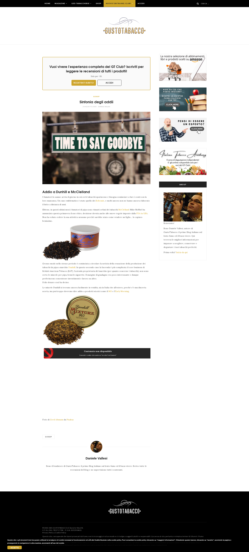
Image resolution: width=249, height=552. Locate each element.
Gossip (96, 96)
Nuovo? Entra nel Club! (119, 3)
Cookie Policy (60, 533)
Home (47, 3)
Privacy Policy (48, 533)
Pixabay (70, 419)
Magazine (60, 3)
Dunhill (71, 267)
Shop (98, 3)
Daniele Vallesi (104, 106)
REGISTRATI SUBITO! (83, 82)
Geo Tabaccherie (80, 3)
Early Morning (122, 291)
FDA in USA (142, 213)
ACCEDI (109, 82)
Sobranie (100, 200)
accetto (15, 547)
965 (110, 291)
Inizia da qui (181, 252)
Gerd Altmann (56, 419)
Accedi (141, 3)
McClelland (123, 209)
